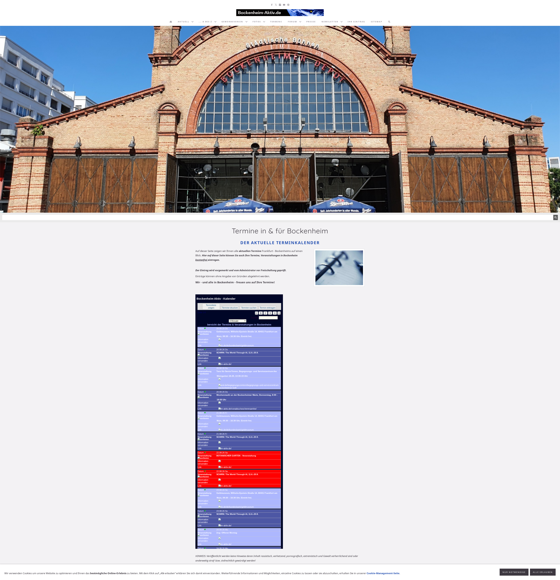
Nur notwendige (514, 572)
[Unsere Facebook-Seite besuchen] (272, 5)
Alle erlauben (543, 572)
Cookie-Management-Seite (383, 573)
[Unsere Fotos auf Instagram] (280, 5)
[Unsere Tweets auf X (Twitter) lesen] (276, 5)
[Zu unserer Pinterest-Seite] (288, 5)
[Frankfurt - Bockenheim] (171, 22)
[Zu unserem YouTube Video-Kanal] (284, 5)
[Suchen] (389, 22)
